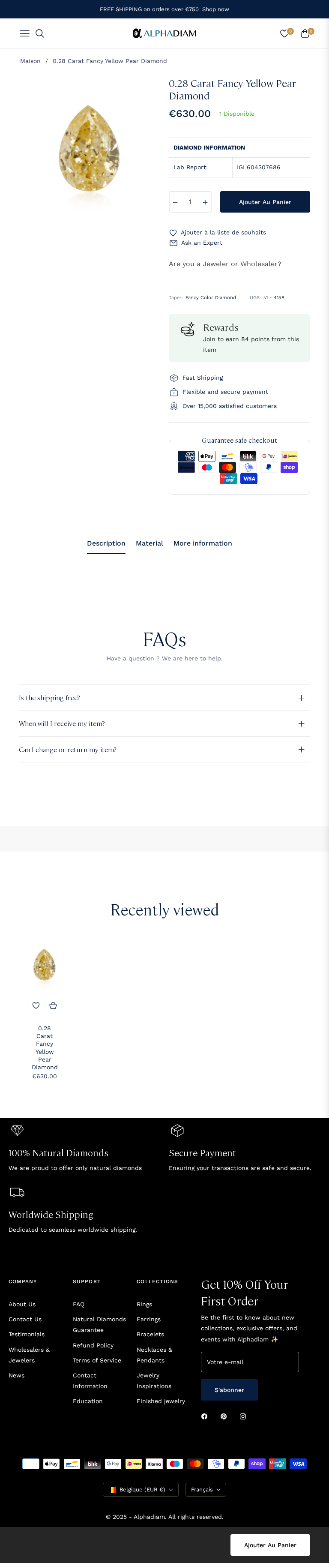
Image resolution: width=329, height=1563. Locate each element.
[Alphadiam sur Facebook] (206, 1416)
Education (88, 1401)
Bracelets (150, 1334)
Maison (30, 60)
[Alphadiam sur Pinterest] (225, 1416)
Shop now (215, 9)
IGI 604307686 (259, 167)
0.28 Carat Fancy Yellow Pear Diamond (45, 1048)
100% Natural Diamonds (58, 1152)
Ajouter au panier (270, 1545)
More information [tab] (202, 543)
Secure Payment (202, 1152)
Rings (144, 1304)
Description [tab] (106, 543)
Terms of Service (97, 1360)
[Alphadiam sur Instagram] (245, 1416)
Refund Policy (93, 1345)
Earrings (149, 1319)
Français (202, 1489)
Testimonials (27, 1334)
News (16, 1375)
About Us (22, 1304)
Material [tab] (149, 543)
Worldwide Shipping (51, 1214)
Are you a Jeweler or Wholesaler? (225, 264)
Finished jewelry (161, 1401)
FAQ (78, 1304)
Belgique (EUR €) (142, 1489)
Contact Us (25, 1319)
